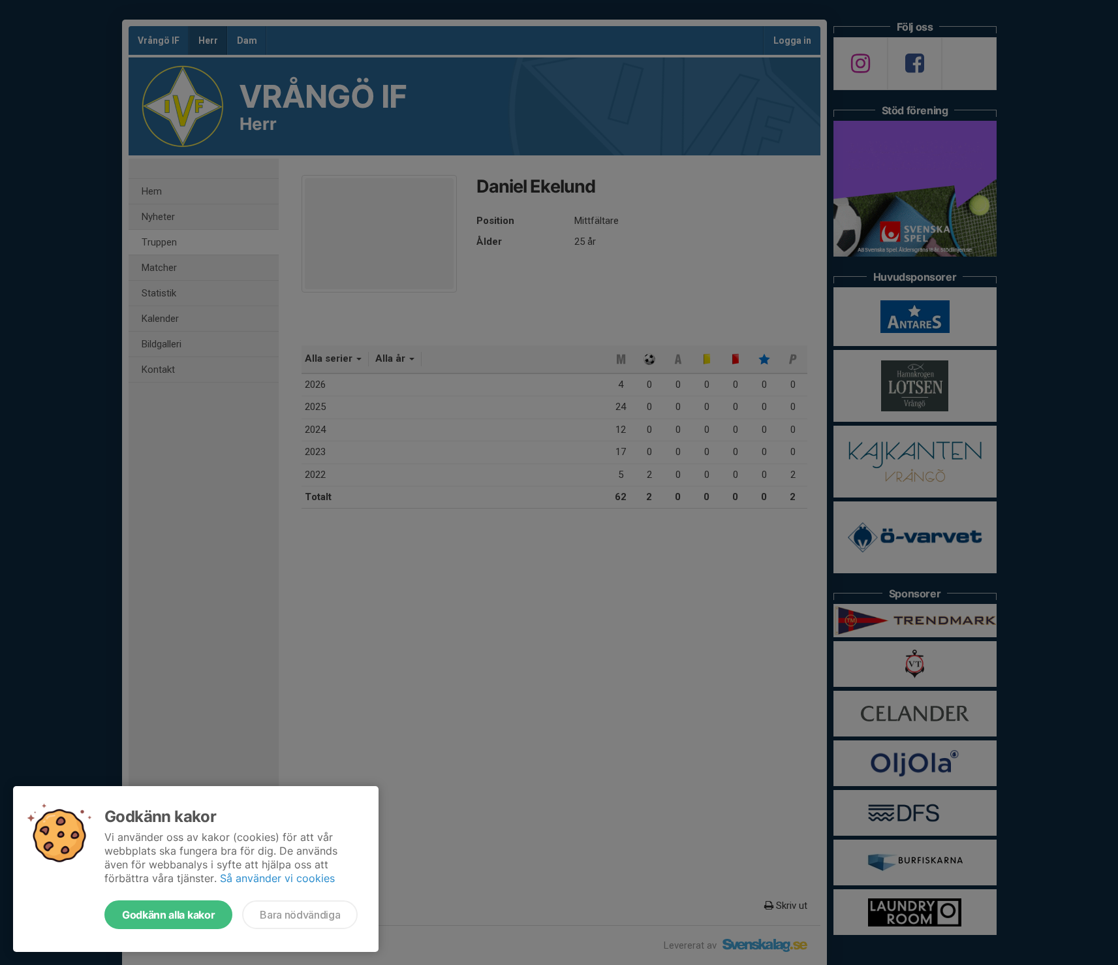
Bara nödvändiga (300, 914)
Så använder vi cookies (277, 878)
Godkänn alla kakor (168, 914)
